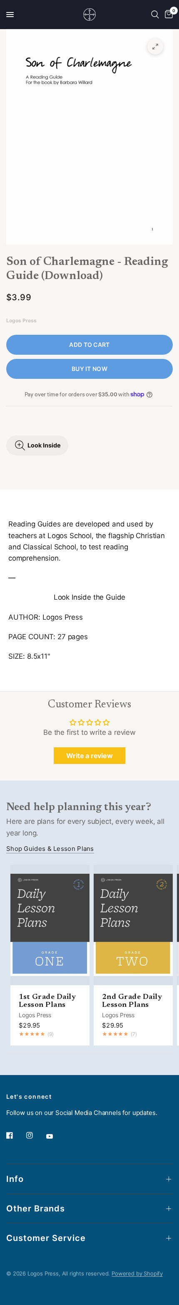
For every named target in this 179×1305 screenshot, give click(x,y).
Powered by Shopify (137, 1273)
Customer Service (46, 1238)
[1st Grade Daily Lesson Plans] (50, 925)
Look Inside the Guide (89, 597)
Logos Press (35, 1014)
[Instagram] (35, 1135)
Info (15, 1179)
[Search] (155, 14)
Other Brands (35, 1209)
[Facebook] (15, 1135)
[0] (167, 14)
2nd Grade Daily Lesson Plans (132, 1001)
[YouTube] (55, 1136)
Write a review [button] (89, 755)
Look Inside (44, 445)
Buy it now (89, 368)
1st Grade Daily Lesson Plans (47, 1001)
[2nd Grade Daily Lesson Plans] (133, 925)
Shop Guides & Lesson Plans (50, 848)
